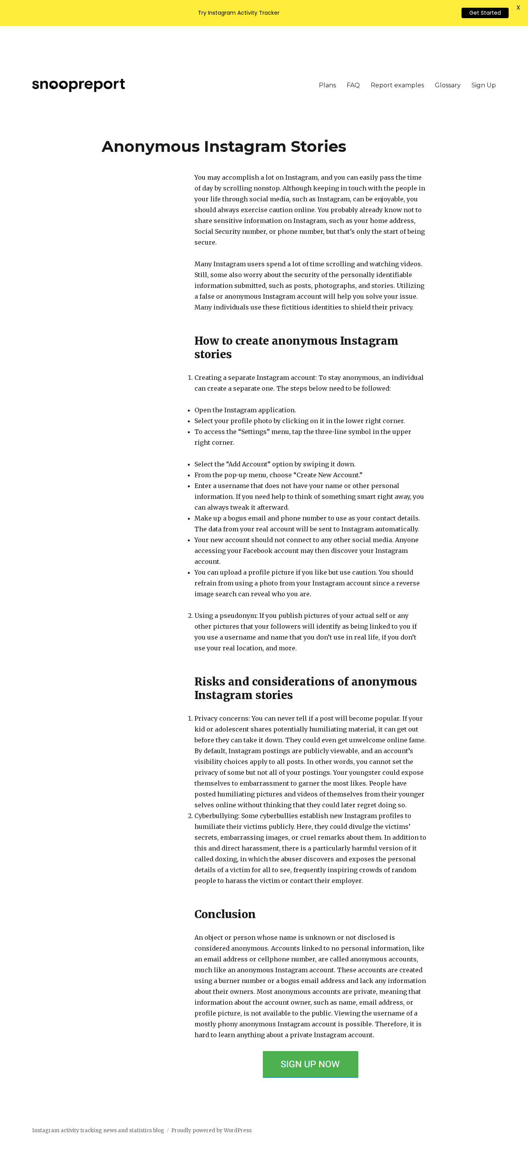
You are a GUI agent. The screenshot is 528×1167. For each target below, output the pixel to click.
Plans (327, 85)
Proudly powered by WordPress (211, 1130)
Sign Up (484, 85)
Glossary (448, 85)
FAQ (353, 85)
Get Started (485, 13)
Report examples (397, 85)
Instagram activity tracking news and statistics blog (98, 1130)
